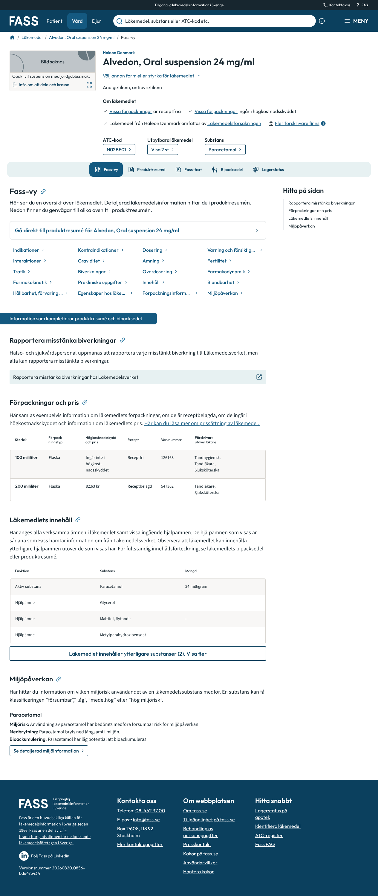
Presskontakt (197, 844)
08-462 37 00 (150, 810)
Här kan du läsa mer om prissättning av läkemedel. (202, 423)
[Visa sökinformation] (321, 21)
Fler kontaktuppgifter (140, 844)
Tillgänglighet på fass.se (209, 819)
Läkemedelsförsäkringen (234, 123)
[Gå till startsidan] (24, 20)
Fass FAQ (265, 844)
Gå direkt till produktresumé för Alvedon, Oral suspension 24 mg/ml (97, 230)
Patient (54, 21)
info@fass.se (146, 819)
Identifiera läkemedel (278, 826)
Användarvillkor (200, 863)
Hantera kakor (198, 871)
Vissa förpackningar (130, 111)
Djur (96, 21)
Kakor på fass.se (200, 854)
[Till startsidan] (12, 37)
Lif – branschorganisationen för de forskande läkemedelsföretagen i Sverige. (55, 837)
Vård (77, 21)
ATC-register (269, 835)
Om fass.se (195, 810)
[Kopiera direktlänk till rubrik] (43, 191)
